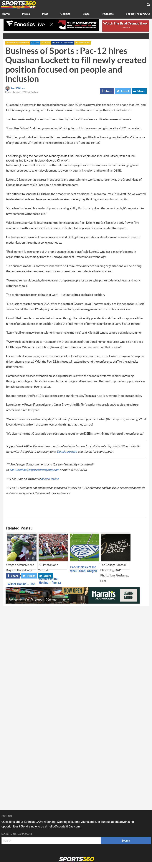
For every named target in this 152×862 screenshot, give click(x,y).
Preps (26, 13)
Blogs (86, 13)
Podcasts (108, 13)
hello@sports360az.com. (64, 826)
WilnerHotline (49, 479)
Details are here (67, 451)
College (65, 13)
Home (6, 13)
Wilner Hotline (82, 43)
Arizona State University (17, 43)
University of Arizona (62, 43)
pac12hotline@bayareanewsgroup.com (34, 469)
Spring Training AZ (138, 13)
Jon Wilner (18, 88)
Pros (45, 13)
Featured (46, 43)
